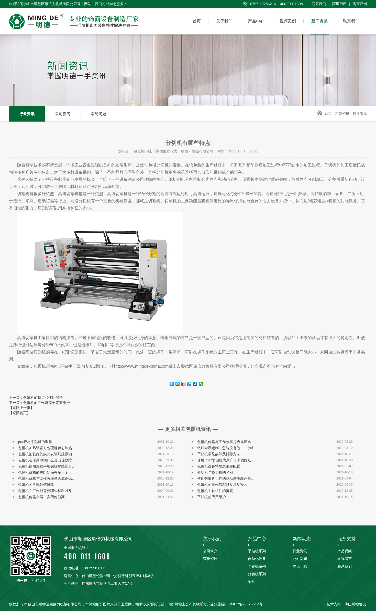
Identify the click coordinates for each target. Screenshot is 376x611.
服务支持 (346, 538)
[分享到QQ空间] (177, 384)
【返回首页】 (19, 413)
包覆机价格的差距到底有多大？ (43, 472)
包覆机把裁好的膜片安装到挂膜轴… (46, 454)
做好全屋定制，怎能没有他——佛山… (227, 448)
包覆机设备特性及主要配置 (218, 466)
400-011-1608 (87, 553)
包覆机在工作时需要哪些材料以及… (46, 491)
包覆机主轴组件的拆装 (215, 491)
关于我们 (224, 21)
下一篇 (39, 403)
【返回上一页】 (21, 408)
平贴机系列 (257, 551)
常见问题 (98, 114)
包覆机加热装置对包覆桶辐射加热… (46, 448)
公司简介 (210, 551)
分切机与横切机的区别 (215, 472)
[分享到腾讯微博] (189, 384)
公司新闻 (62, 114)
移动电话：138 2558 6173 (85, 568)
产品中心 (256, 21)
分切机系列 (257, 574)
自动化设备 (257, 559)
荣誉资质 (210, 559)
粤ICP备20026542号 (245, 604)
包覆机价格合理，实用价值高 (41, 497)
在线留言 (344, 559)
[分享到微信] (201, 384)
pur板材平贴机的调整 (35, 442)
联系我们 (319, 4)
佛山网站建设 (355, 604)
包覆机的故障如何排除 (36, 485)
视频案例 (288, 21)
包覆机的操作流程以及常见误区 (222, 485)
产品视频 (344, 551)
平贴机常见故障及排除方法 (218, 454)
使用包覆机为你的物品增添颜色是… (226, 478)
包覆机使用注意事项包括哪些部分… (46, 466)
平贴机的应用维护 (211, 497)
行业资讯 (27, 114)
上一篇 (36, 398)
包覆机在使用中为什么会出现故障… (46, 460)
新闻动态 (302, 538)
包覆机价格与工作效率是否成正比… (226, 442)
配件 (251, 582)
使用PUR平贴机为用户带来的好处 (224, 460)
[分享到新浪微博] (183, 384)
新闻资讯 (319, 21)
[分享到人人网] (195, 384)
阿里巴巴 (339, 4)
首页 (197, 21)
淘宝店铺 (360, 4)
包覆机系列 (257, 566)
